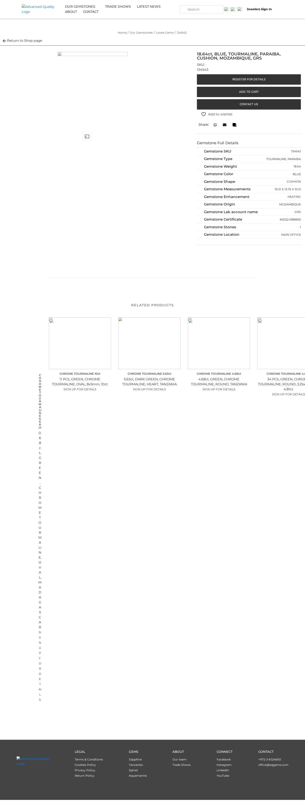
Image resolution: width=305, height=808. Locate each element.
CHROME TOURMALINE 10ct (80, 374)
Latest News (149, 7)
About (71, 12)
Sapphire (135, 759)
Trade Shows (118, 7)
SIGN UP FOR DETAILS (79, 389)
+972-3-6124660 (269, 759)
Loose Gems (165, 32)
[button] (215, 124)
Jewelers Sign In (259, 9)
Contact (91, 12)
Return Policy (84, 775)
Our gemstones (80, 7)
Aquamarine (138, 775)
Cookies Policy (85, 765)
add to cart (249, 92)
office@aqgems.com (273, 765)
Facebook (224, 759)
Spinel (133, 770)
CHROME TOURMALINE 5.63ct (149, 374)
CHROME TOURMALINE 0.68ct (40, 401)
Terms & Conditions (89, 759)
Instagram (224, 765)
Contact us (249, 104)
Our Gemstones (141, 32)
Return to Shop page (24, 41)
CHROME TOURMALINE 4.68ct (219, 374)
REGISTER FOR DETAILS (249, 79)
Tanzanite (136, 765)
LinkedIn (223, 770)
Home (122, 32)
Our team (179, 759)
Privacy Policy (85, 770)
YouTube (223, 775)
